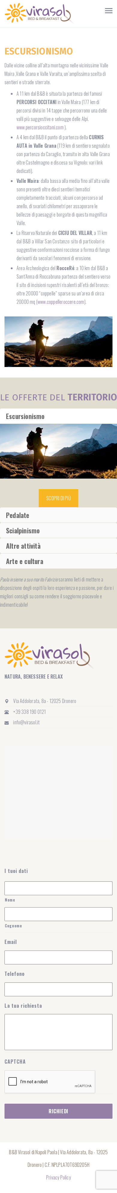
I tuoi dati (16, 871)
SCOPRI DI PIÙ (58, 498)
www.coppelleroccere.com (61, 301)
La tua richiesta (23, 1006)
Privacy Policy (58, 1177)
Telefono (14, 974)
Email (10, 942)
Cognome (13, 926)
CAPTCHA (15, 1062)
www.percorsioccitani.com (40, 127)
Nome (10, 900)
